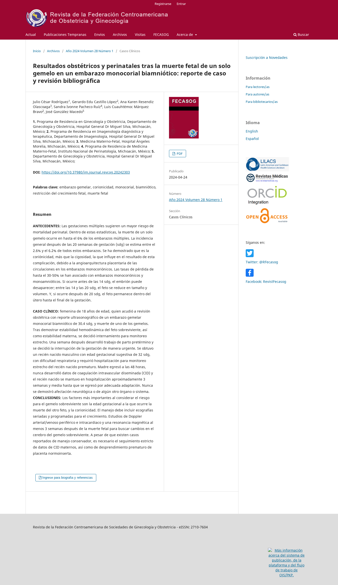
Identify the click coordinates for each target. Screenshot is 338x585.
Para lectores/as (257, 87)
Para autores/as (257, 94)
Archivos (120, 34)
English (252, 131)
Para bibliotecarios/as (262, 101)
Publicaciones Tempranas (65, 34)
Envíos (99, 34)
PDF (179, 153)
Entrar (181, 3)
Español (252, 138)
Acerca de (185, 34)
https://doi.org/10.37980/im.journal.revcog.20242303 (86, 172)
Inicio (37, 51)
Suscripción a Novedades (267, 57)
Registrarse (163, 3)
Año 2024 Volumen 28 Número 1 (89, 51)
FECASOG (161, 34)
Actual (30, 34)
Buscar (303, 34)
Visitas (140, 34)
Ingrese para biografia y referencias (67, 477)
